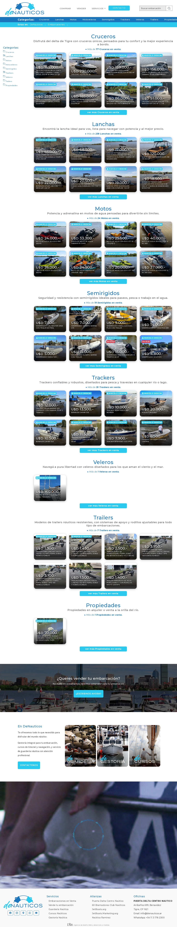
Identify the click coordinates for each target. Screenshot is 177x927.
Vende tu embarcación (61, 905)
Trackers (125, 19)
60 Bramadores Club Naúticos (108, 905)
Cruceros (44, 19)
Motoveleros (89, 19)
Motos (73, 19)
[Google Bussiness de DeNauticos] (23, 913)
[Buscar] (169, 8)
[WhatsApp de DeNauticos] (30, 913)
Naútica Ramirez (101, 917)
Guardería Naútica (59, 909)
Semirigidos (108, 19)
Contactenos (29, 765)
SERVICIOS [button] (98, 8)
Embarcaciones (56, 24)
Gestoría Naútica (58, 917)
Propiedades (11, 85)
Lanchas (59, 19)
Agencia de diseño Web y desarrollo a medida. (91, 925)
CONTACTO (119, 8)
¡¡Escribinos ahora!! (88, 693)
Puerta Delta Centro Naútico (108, 901)
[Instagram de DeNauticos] (17, 913)
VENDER (81, 8)
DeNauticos (36, 24)
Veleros (140, 19)
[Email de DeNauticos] (36, 913)
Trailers (154, 19)
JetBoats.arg (99, 909)
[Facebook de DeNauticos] (10, 913)
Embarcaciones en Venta (62, 901)
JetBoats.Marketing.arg (105, 913)
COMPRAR (65, 8)
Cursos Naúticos (58, 913)
